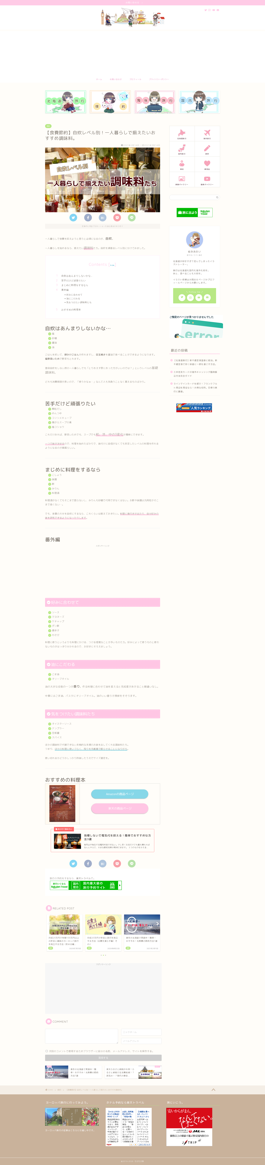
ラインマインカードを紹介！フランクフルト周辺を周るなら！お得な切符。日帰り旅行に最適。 (195, 387)
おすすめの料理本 (71, 309)
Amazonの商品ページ (120, 794)
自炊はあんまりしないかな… (76, 275)
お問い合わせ (116, 79)
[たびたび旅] (132, 28)
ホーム (99, 79)
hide (112, 265)
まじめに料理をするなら (74, 285)
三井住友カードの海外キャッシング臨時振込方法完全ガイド (195, 374)
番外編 (65, 289)
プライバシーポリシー (159, 79)
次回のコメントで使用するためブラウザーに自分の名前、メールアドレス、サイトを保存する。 (101, 1051)
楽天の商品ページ (119, 808)
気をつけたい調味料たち (79, 302)
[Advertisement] (132, 52)
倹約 (48, 126)
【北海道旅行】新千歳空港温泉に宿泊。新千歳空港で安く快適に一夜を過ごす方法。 (195, 362)
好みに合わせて (74, 294)
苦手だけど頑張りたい (73, 280)
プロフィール (135, 79)
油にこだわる (73, 298)
